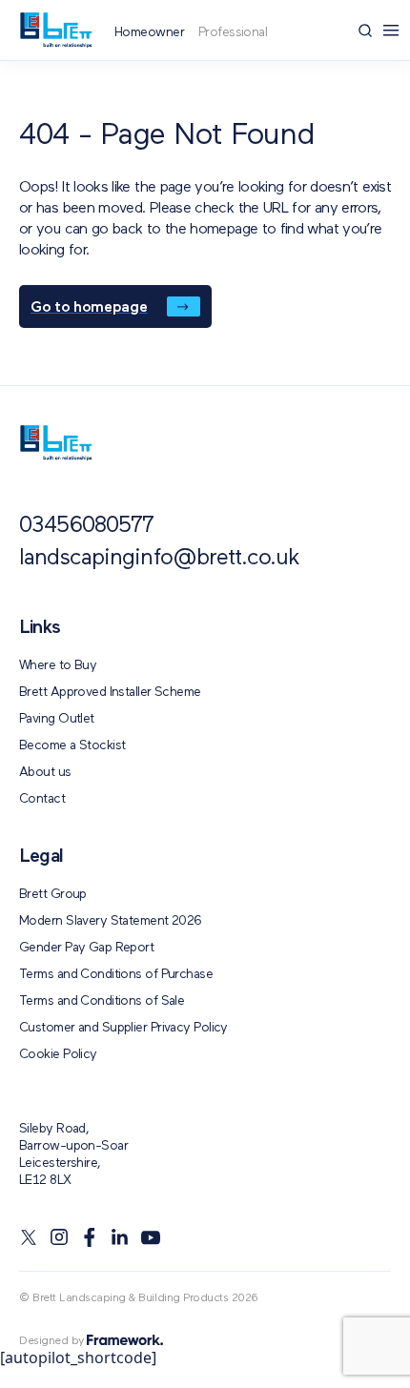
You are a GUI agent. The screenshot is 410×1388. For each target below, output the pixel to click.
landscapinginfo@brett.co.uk (159, 558)
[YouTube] (150, 1237)
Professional (232, 32)
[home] (55, 442)
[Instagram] (59, 1237)
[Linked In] (120, 1237)
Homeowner (149, 32)
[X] (28, 1237)
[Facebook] (89, 1237)
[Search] (365, 30)
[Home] (55, 30)
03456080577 (86, 526)
